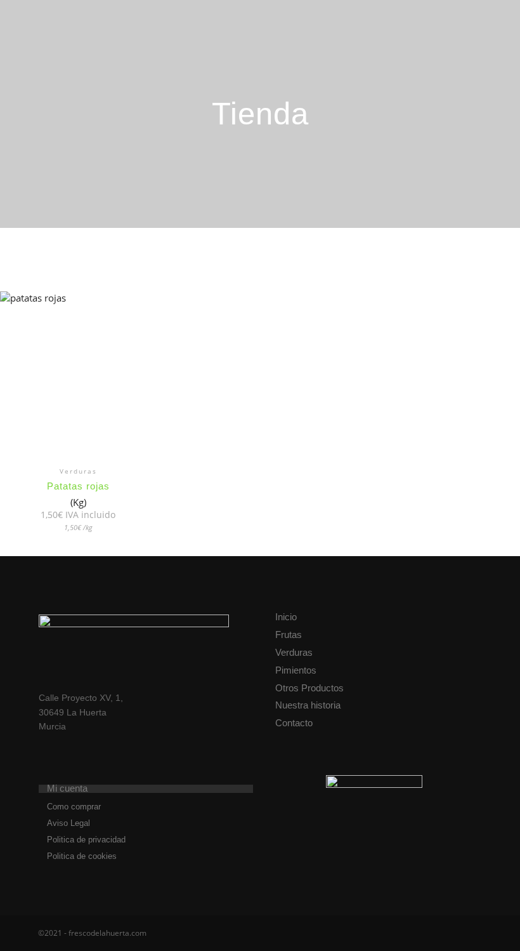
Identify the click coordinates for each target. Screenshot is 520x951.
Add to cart (78, 390)
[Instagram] (454, 933)
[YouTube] (473, 933)
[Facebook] (435, 933)
